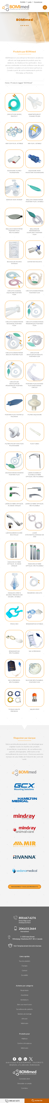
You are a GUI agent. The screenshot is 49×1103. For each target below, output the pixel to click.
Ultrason (24, 1019)
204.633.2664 (27, 928)
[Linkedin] (26, 1059)
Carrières (24, 1088)
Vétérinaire (24, 1023)
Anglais (22, 2)
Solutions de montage (24, 1014)
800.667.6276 (27, 917)
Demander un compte (24, 1083)
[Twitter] (32, 1059)
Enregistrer (38, 2)
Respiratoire (24, 990)
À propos (24, 966)
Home (7, 83)
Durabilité (24, 975)
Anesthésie (24, 995)
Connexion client (24, 1079)
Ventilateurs (24, 1000)
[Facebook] (15, 1059)
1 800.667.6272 (13, 1101)
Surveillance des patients (24, 1009)
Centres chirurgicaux (24, 1043)
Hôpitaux (24, 1038)
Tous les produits (24, 961)
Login (30, 2)
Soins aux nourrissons (24, 1004)
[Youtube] (21, 1059)
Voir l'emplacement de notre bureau (27, 946)
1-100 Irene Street (27, 937)
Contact (24, 970)
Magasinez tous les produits (24, 886)
